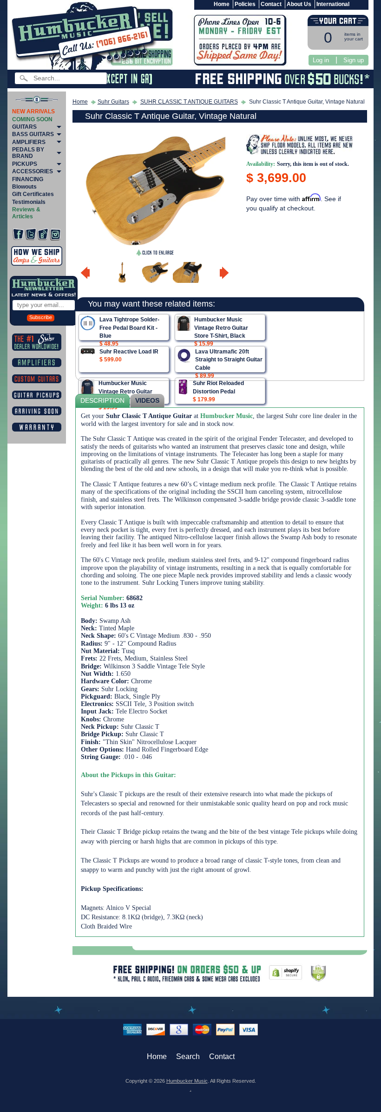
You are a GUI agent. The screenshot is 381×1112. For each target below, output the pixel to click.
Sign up (353, 60)
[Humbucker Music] (85, 36)
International (332, 4)
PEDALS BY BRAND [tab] (28, 152)
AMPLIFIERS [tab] (29, 142)
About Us (299, 4)
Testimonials (29, 202)
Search (188, 1056)
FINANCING (27, 179)
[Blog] (42, 234)
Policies (245, 4)
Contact (271, 4)
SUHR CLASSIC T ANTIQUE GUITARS (189, 102)
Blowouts (24, 186)
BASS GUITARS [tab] (33, 134)
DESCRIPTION (102, 400)
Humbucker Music (187, 1081)
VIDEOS (147, 400)
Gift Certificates (33, 194)
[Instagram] (55, 234)
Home (222, 4)
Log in (321, 60)
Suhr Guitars (113, 102)
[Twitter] (30, 234)
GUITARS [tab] (24, 127)
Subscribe (40, 317)
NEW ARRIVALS (33, 111)
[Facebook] (18, 234)
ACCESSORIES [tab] (32, 171)
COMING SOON (32, 119)
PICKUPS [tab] (24, 164)
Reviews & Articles (26, 212)
